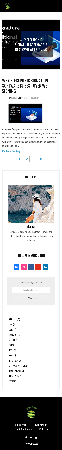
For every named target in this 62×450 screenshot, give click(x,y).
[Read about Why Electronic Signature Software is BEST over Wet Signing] (4, 98)
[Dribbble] (24, 267)
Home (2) (12, 350)
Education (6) (14, 335)
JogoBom (34, 443)
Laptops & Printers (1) (18, 366)
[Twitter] (36, 438)
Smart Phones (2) (16, 371)
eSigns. (14, 98)
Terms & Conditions (21, 429)
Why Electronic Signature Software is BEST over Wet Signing (31, 45)
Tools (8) (13, 381)
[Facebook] (31, 267)
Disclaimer (20, 424)
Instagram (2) (15, 360)
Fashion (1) (13, 340)
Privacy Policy (40, 424)
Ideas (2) (12, 355)
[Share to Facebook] (19, 159)
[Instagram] (31, 438)
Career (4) (13, 329)
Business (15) (14, 319)
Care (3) (12, 324)
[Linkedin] (45, 267)
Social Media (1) (15, 376)
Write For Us (45, 429)
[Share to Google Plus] (34, 159)
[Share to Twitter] (27, 159)
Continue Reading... (12, 151)
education (35, 98)
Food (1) (12, 345)
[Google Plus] (38, 267)
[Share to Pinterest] (41, 159)
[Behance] (16, 267)
